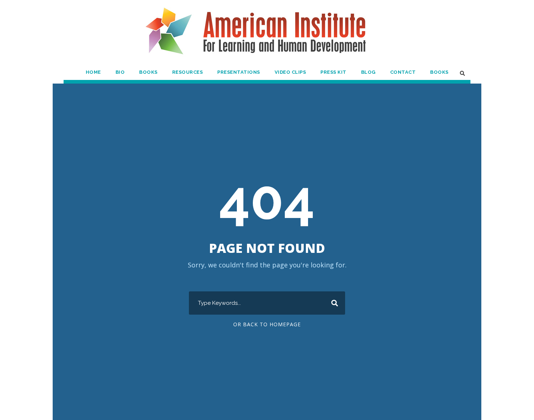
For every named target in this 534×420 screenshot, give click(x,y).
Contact (403, 72)
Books (148, 72)
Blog (368, 72)
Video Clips (290, 72)
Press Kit (333, 72)
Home (93, 72)
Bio (120, 72)
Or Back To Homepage (267, 324)
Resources (187, 72)
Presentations (238, 72)
